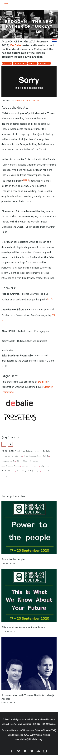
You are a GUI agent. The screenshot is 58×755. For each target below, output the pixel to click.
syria (38, 471)
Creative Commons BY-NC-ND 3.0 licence (34, 723)
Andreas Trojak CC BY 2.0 (27, 100)
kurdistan (25, 466)
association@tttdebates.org (28, 739)
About (7, 63)
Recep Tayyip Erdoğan (26, 471)
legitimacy (35, 466)
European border (8, 461)
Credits (44, 63)
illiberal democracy (31, 461)
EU (48, 456)
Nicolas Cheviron (8, 471)
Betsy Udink (31, 451)
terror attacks (47, 471)
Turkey (4, 476)
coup (39, 451)
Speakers (20, 63)
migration (45, 466)
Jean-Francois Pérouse (10, 466)
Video (33, 63)
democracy (5, 456)
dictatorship (17, 456)
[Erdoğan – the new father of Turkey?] (3, 444)
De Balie (15, 45)
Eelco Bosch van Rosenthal (35, 456)
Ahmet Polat (20, 451)
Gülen (19, 461)
